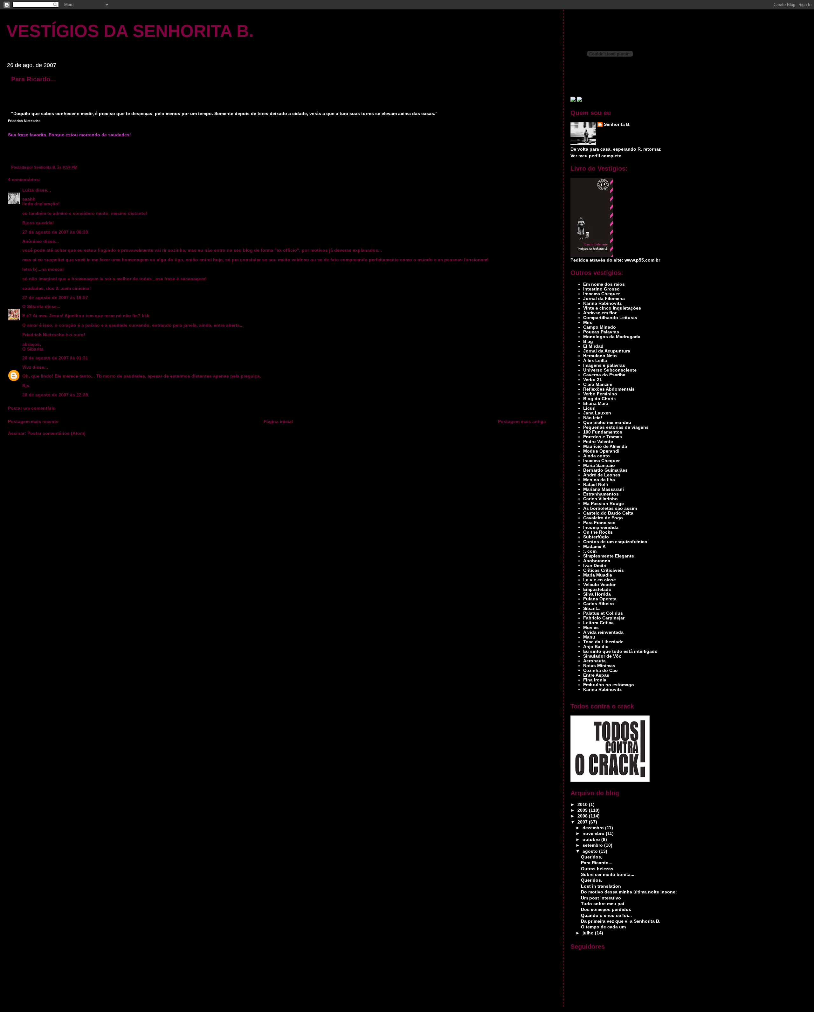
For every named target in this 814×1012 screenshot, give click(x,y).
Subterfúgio (596, 537)
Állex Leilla (595, 360)
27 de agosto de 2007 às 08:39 (55, 232)
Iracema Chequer (601, 293)
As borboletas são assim (610, 508)
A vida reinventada (603, 632)
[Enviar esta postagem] (78, 167)
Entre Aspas (596, 675)
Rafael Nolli (595, 484)
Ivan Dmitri (594, 565)
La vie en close (599, 580)
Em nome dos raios (604, 284)
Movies (591, 627)
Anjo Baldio (596, 646)
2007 (583, 822)
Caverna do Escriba (604, 375)
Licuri (589, 408)
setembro (593, 845)
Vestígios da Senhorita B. (130, 30)
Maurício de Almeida (605, 446)
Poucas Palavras (601, 332)
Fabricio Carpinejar (603, 618)
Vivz (26, 367)
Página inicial (278, 421)
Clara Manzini (597, 384)
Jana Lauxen (597, 413)
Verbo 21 (592, 379)
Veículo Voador (599, 584)
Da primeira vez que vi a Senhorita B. (620, 921)
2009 (583, 810)
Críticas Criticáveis (603, 570)
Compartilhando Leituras (610, 317)
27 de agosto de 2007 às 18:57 (55, 297)
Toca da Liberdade (603, 641)
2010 (583, 804)
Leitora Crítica (598, 622)
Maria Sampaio (599, 465)
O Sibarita (33, 306)
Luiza (28, 190)
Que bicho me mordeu (607, 422)
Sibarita (591, 608)
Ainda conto (596, 456)
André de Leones (601, 475)
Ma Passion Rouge (603, 503)
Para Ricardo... (33, 79)
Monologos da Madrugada (611, 336)
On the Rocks (598, 532)
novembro (594, 833)
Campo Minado (599, 327)
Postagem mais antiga (522, 421)
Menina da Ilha (599, 479)
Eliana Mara (595, 403)
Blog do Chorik (599, 398)
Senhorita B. (617, 124)
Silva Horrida (597, 594)
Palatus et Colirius (603, 613)
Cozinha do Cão (600, 670)
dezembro (594, 827)
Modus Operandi (601, 451)
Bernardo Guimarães (605, 470)
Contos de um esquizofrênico (615, 541)
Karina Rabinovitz (602, 303)
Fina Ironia (594, 680)
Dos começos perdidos (606, 909)
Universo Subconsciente (610, 370)
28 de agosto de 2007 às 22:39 (55, 395)
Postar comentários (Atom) (56, 433)
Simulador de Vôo (602, 656)
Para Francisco (599, 522)
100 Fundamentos (602, 432)
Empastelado (597, 589)
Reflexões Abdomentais (609, 389)
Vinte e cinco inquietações (612, 308)
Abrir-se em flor (600, 313)
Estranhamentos (601, 494)
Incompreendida (600, 527)
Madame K (594, 546)
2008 (583, 816)
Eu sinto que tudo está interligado (620, 651)
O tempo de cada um (603, 927)
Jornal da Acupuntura (606, 351)
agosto (591, 851)
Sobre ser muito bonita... (607, 874)
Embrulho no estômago (608, 684)
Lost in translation (601, 886)
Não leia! (592, 417)
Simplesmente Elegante (608, 556)
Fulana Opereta (600, 599)
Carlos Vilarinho (600, 498)
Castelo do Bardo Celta (608, 513)
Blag (588, 341)
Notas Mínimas (599, 665)
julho (589, 933)
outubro (592, 839)
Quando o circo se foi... (606, 915)
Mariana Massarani (603, 489)
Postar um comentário (32, 408)
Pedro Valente (598, 441)
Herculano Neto (600, 355)
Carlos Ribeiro (598, 603)
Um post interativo (601, 898)
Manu (589, 637)
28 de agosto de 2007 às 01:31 (55, 358)
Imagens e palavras (604, 365)
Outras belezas (597, 868)
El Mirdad (593, 346)
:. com (590, 551)
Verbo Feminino (600, 394)
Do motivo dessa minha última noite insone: (629, 892)
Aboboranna (596, 560)
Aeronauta (594, 661)
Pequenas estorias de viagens (616, 427)
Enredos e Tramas (602, 436)
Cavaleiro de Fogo (603, 518)
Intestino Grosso (601, 289)
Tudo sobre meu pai (602, 903)
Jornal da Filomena (604, 298)
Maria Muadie (597, 575)
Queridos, (591, 857)
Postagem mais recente (33, 421)
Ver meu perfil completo (596, 156)
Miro (588, 322)
